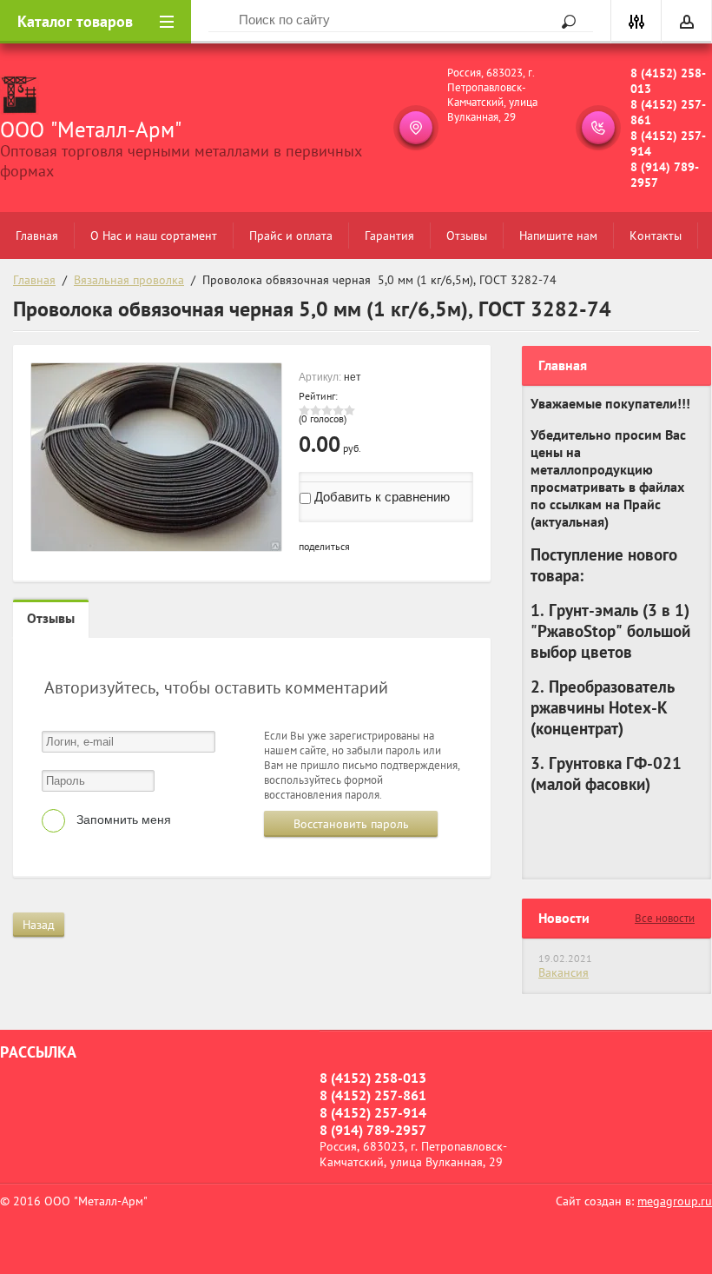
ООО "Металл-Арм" (90, 129)
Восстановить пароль (351, 824)
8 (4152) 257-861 (668, 112)
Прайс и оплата (291, 235)
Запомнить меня (122, 819)
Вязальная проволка (129, 280)
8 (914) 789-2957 (664, 174)
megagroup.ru (674, 1201)
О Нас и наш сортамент (153, 235)
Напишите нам (558, 235)
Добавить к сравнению (380, 496)
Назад (39, 924)
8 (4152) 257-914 (668, 143)
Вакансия (563, 972)
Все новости (665, 918)
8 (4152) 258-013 (668, 80)
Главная (37, 235)
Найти (563, 21)
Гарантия (389, 235)
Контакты (656, 235)
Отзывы (466, 235)
